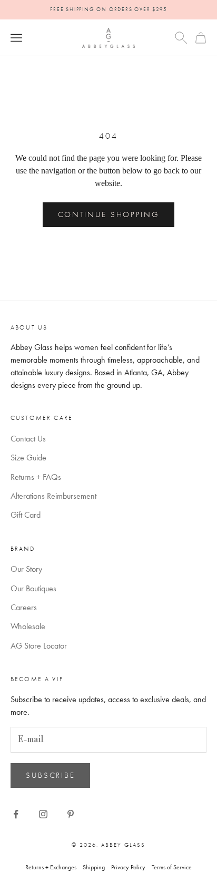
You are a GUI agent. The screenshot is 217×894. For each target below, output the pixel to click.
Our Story (26, 568)
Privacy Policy (128, 867)
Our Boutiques (33, 588)
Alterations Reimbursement (53, 495)
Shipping (94, 867)
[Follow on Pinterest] (70, 814)
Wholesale (28, 626)
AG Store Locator (39, 645)
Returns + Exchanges (50, 867)
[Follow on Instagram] (43, 814)
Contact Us (28, 438)
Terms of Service (172, 867)
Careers (24, 607)
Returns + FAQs (36, 476)
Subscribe (50, 775)
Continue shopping (109, 214)
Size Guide (28, 457)
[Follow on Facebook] (16, 814)
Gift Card (26, 514)
